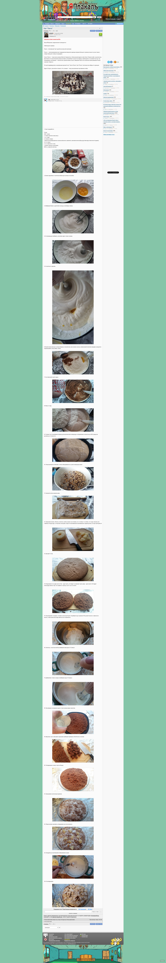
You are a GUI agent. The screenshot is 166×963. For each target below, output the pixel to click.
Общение (57, 23)
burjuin (106, 95)
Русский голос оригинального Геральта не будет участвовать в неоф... (111, 76)
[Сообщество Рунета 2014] (120, 941)
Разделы (47, 23)
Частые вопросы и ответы (55, 938)
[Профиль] (46, 34)
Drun (106, 128)
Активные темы (66, 20)
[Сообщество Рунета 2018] (112, 941)
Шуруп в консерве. (108, 130)
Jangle (106, 84)
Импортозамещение (108, 97)
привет (105, 93)
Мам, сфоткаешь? (107, 127)
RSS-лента (51, 939)
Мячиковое (106, 90)
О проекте (51, 934)
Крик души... (106, 116)
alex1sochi (107, 87)
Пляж (106, 132)
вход (119, 19)
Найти (99, 17)
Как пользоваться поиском (71, 935)
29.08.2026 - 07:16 (55, 99)
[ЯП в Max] (118, 62)
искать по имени (73, 913)
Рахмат (106, 68)
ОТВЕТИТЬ (92, 30)
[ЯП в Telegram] (108, 62)
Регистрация (110, 19)
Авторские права (53, 936)
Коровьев (107, 114)
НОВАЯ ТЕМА (99, 30)
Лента (51, 23)
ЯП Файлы (77, 23)
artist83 (51, 33)
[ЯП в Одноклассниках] (115, 62)
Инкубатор (68, 23)
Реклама (81, 20)
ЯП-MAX (90, 23)
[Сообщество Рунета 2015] (116, 941)
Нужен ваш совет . (108, 100)
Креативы (112, 114)
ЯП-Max (90, 909)
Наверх (162, 960)
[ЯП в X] (117, 62)
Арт (73, 23)
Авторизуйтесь (95, 915)
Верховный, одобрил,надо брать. (111, 67)
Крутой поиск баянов (62, 19)
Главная (46, 25)
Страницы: (46, 30)
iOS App (84, 934)
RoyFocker (107, 79)
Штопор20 (107, 102)
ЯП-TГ (84, 23)
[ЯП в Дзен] (113, 62)
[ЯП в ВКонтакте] (111, 62)
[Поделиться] (100, 28)
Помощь (72, 20)
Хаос (63, 23)
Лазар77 (106, 118)
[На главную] (43, 24)
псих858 (106, 91)
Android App (85, 935)
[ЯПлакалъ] (49, 18)
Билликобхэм (107, 98)
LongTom (106, 72)
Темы (93, 17)
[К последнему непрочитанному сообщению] (57, 30)
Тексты (111, 124)
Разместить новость (69, 940)
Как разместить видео (70, 938)
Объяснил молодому (108, 70)
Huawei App (85, 936)
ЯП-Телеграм (82, 909)
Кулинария (63, 25)
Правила (77, 20)
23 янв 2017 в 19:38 (59, 33)
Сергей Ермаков (107, 86)
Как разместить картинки (70, 936)
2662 (106, 109)
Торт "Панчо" (48, 28)
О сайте (59, 20)
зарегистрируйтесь (57, 917)
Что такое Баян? (68, 934)
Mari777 (106, 124)
